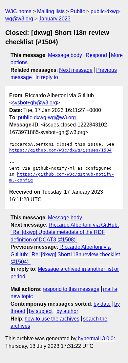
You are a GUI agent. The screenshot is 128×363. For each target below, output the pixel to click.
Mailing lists (51, 11)
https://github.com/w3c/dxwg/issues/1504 (60, 150)
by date (102, 304)
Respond (96, 55)
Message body (65, 55)
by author (67, 311)
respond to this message (71, 289)
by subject (41, 311)
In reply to (46, 77)
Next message (76, 70)
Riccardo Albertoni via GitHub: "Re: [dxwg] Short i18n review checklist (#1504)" (65, 254)
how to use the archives (52, 318)
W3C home (18, 11)
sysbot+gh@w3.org (34, 102)
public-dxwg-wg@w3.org (47, 117)
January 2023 (55, 18)
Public (77, 11)
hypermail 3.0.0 (96, 338)
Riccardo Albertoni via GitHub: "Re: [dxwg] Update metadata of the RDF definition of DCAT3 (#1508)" (65, 232)
